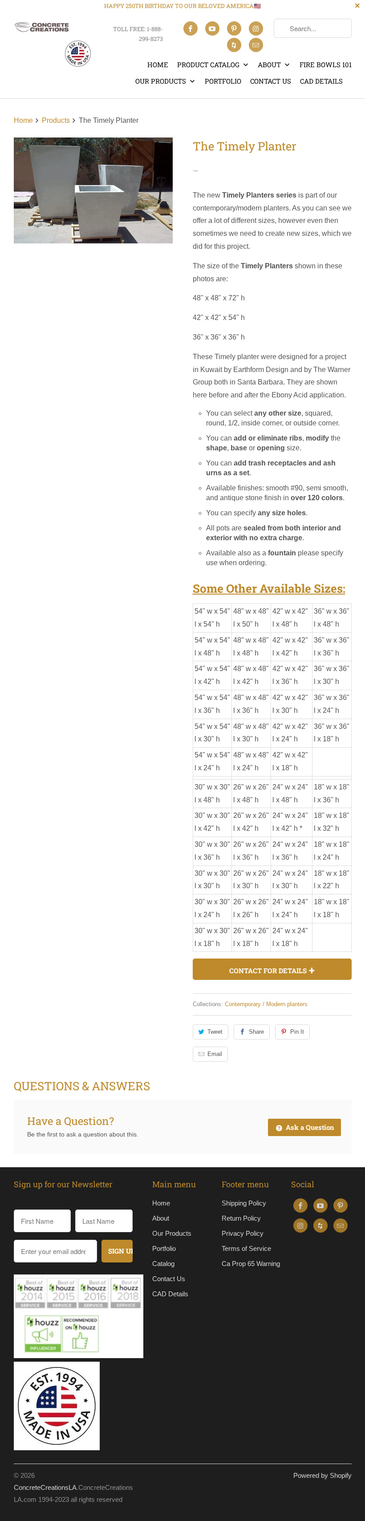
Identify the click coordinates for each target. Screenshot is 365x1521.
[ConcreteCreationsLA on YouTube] (212, 28)
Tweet (215, 1031)
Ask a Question (309, 1127)
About (270, 64)
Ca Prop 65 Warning (251, 1263)
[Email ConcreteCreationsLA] (256, 45)
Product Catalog (209, 64)
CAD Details (321, 81)
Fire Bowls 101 (326, 64)
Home (157, 64)
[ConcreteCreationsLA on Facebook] (190, 28)
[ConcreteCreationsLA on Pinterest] (234, 28)
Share (256, 1031)
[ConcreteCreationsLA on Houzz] (234, 45)
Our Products (161, 81)
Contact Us (270, 81)
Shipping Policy (244, 1203)
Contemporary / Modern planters (266, 1004)
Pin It (297, 1031)
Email (214, 1054)
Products (57, 120)
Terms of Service (246, 1248)
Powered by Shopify (322, 1475)
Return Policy (241, 1218)
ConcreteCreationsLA (45, 1487)
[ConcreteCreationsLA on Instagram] (256, 28)
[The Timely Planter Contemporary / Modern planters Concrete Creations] (93, 190)
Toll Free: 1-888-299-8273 (137, 34)
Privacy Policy (243, 1233)
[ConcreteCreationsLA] (53, 43)
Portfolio (223, 81)
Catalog (163, 1263)
